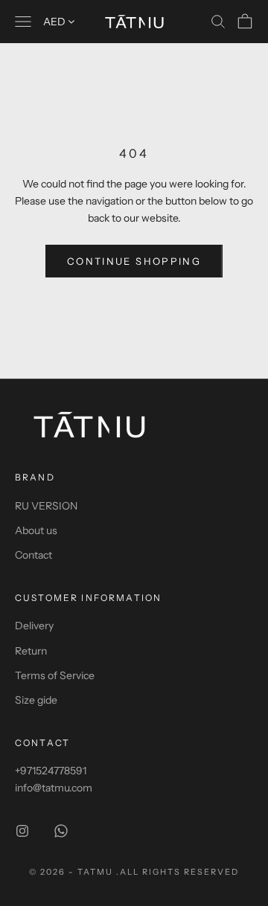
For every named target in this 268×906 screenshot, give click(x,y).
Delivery (34, 625)
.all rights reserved (177, 872)
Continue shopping (134, 261)
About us (36, 530)
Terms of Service (55, 675)
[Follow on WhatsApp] (61, 830)
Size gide (36, 700)
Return (31, 651)
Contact (33, 555)
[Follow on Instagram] (22, 830)
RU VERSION (46, 506)
